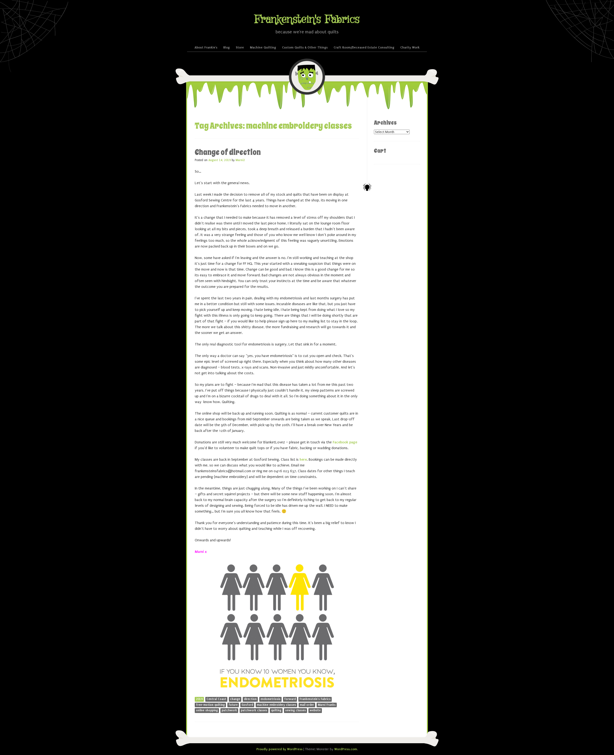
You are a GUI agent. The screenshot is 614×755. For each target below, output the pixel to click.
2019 (199, 699)
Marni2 (240, 160)
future (233, 705)
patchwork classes (254, 710)
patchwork (229, 710)
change (235, 699)
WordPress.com (345, 749)
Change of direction (228, 152)
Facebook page (345, 442)
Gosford (247, 705)
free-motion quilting (210, 705)
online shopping (207, 710)
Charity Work (409, 47)
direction (250, 699)
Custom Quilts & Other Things (305, 47)
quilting (276, 710)
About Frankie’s (206, 47)
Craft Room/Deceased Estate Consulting (364, 47)
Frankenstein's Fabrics (307, 19)
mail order (307, 705)
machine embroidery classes (276, 705)
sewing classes (295, 710)
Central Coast (216, 699)
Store (240, 47)
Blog (226, 47)
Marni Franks (327, 705)
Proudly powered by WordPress (279, 749)
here (303, 459)
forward (290, 699)
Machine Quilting (263, 47)
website (315, 710)
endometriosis (270, 699)
